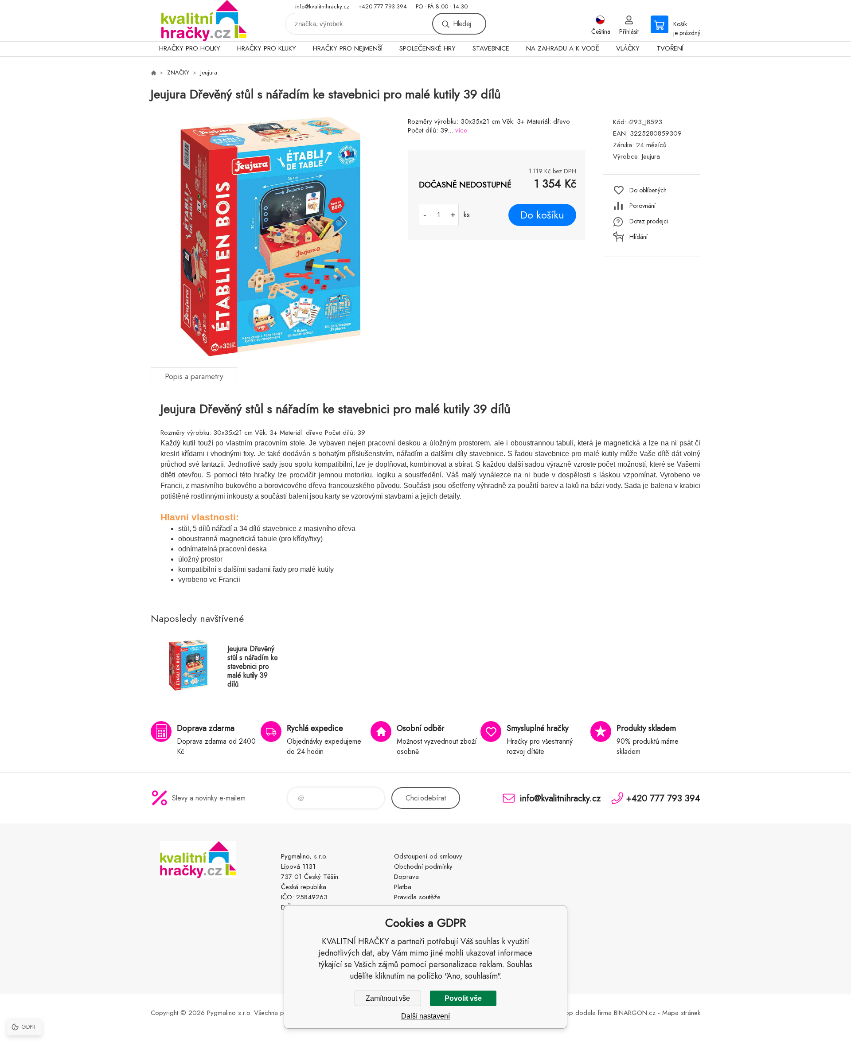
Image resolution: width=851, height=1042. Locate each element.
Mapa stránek (681, 1013)
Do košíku (542, 214)
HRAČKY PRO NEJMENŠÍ (348, 48)
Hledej (462, 24)
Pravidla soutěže (417, 897)
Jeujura (208, 72)
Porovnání (642, 205)
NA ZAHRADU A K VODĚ (562, 48)
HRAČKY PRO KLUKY (266, 48)
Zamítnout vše (388, 998)
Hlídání (638, 236)
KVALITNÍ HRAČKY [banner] (204, 20)
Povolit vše (463, 998)
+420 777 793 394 (382, 6)
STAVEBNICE (490, 48)
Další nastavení (425, 1016)
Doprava (406, 877)
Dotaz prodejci (648, 221)
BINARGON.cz (635, 1013)
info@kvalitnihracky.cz (322, 6)
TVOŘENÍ (669, 48)
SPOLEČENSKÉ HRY (427, 48)
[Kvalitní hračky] (153, 72)
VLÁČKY (628, 48)
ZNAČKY (178, 72)
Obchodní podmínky (423, 866)
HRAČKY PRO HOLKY (189, 48)
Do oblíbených (648, 190)
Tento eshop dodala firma (575, 1013)
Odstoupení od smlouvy (428, 856)
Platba (402, 887)
